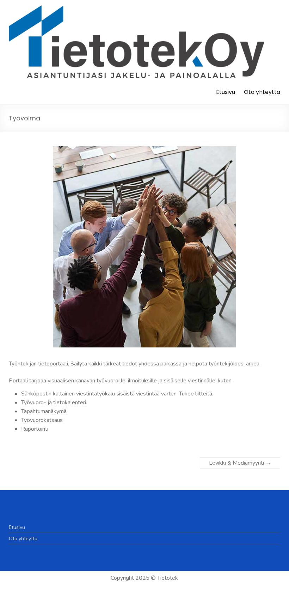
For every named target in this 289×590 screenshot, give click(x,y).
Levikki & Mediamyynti (240, 463)
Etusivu (225, 92)
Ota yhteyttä (262, 92)
